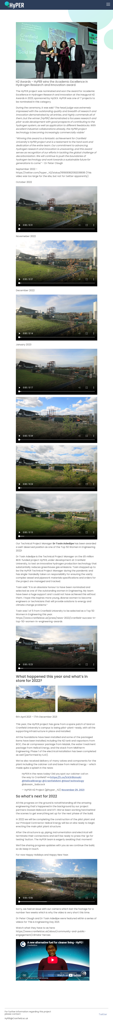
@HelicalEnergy (32, 781)
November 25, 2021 (73, 790)
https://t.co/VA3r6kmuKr (66, 777)
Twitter (103, 1014)
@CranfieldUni (51, 781)
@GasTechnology (73, 781)
